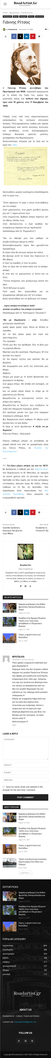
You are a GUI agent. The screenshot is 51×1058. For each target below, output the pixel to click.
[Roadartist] (4, 29)
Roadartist (12, 29)
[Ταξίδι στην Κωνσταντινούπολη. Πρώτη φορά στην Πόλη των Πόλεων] (9, 862)
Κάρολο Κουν (41, 469)
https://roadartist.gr (25, 569)
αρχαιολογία (8, 625)
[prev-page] (4, 647)
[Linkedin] (26, 36)
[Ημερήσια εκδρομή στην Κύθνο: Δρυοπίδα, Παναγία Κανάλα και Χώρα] (9, 608)
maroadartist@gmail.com (25, 1022)
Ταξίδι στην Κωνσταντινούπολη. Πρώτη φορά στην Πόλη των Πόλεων (33, 862)
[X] (20, 36)
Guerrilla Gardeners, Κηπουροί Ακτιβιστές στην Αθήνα (12, 531)
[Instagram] (25, 586)
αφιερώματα (14, 12)
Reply (14, 725)
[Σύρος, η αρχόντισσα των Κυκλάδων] (9, 638)
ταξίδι (6, 611)
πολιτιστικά (39, 16)
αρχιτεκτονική (9, 642)
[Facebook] (14, 36)
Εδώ (15, 144)
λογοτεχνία (23, 16)
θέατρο (16, 16)
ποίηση (31, 16)
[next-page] (8, 647)
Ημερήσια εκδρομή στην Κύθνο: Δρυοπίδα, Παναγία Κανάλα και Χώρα (32, 607)
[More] (39, 36)
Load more (24, 873)
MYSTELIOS (18, 657)
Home (5, 12)
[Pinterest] (32, 36)
